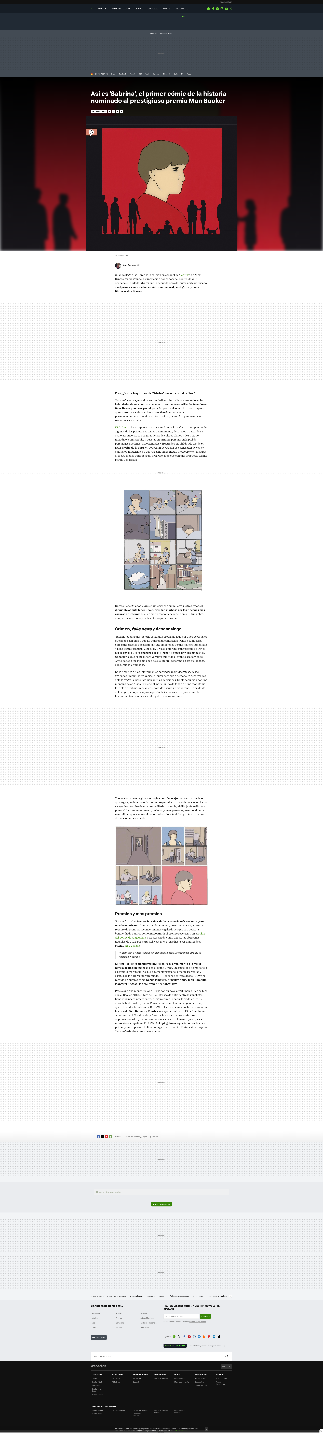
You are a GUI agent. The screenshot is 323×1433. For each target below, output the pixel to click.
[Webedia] (226, 2)
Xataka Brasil (97, 1413)
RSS (204, 1336)
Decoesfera (199, 1382)
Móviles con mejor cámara (179, 1296)
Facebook (109, 111)
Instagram (221, 8)
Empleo (119, 1327)
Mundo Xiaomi (97, 1394)
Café (176, 74)
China (113, 74)
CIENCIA (139, 8)
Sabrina (184, 275)
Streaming (96, 1313)
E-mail (121, 111)
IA (182, 74)
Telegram (217, 8)
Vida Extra (116, 1382)
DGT (140, 74)
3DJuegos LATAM (118, 1410)
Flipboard (117, 111)
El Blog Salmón (221, 1378)
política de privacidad (197, 1321)
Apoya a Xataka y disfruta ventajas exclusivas (205, 1346)
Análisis (119, 1313)
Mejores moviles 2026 (118, 1296)
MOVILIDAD (153, 8)
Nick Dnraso (122, 427)
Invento (156, 74)
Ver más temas (98, 1337)
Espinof (136, 1382)
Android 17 (151, 1296)
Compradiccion (201, 1385)
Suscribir (205, 1316)
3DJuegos (116, 1378)
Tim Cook (122, 74)
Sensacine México (140, 1410)
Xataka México (97, 1410)
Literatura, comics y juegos (136, 1136)
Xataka (94, 1378)
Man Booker (132, 945)
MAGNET (167, 8)
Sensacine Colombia (137, 1414)
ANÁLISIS (102, 8)
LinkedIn (214, 1336)
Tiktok (212, 8)
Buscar (227, 1356)
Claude (162, 1296)
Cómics (155, 1136)
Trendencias (200, 1378)
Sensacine (137, 1378)
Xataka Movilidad (147, 1318)
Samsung (120, 1322)
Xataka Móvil (97, 1382)
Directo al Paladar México (161, 1411)
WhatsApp (208, 8)
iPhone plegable (136, 1296)
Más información (180, 1430)
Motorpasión (179, 1378)
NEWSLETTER (182, 8)
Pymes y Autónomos (220, 1383)
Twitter (230, 8)
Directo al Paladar (161, 1378)
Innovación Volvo (166, 33)
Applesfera (96, 1385)
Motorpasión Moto (181, 1382)
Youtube (226, 8)
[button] (131, 264)
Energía (119, 1318)
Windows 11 (145, 1327)
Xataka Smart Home (97, 1390)
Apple (94, 1322)
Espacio (143, 1313)
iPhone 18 (166, 74)
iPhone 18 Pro (198, 1296)
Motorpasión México (179, 1411)
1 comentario (100, 111)
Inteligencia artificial (148, 1322)
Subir (224, 1366)
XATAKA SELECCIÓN (121, 8)
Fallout (132, 74)
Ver (162, 1204)
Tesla (147, 74)
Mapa (188, 74)
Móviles (95, 1318)
